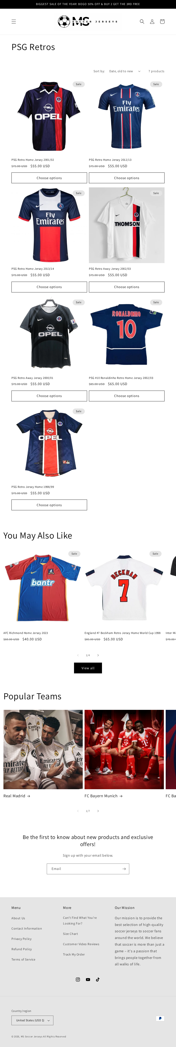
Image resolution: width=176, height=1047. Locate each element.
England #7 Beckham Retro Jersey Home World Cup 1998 (123, 633)
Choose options (49, 178)
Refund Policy (21, 949)
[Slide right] (98, 655)
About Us (18, 918)
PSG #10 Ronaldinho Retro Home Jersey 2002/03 (121, 378)
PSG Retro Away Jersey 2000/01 (32, 378)
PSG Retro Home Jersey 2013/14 (32, 269)
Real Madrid (14, 795)
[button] (14, 22)
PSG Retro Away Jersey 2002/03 (110, 269)
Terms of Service (23, 959)
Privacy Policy (21, 939)
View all (88, 668)
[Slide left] (78, 655)
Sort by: (99, 71)
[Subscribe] (124, 869)
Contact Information (26, 928)
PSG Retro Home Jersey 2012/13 (110, 160)
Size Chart (70, 934)
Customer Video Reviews (81, 944)
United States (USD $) (30, 1020)
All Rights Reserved (54, 1036)
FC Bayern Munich (101, 795)
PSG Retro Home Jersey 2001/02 (32, 160)
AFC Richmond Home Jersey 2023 (25, 633)
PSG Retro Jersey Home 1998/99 (32, 487)
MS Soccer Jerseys (32, 1036)
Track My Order (74, 954)
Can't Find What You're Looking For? (80, 920)
